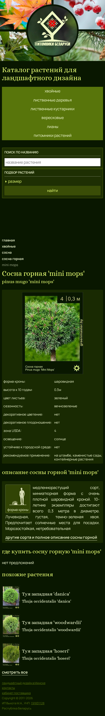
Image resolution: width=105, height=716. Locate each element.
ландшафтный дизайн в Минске (23, 683)
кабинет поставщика (16, 693)
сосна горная (13, 259)
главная (8, 240)
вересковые (53, 117)
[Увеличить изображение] (52, 372)
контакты (8, 688)
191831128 (37, 703)
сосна (7, 252)
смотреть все (15, 672)
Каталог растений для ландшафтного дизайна (41, 74)
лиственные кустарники (52, 108)
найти (52, 190)
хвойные (52, 91)
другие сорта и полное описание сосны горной (51, 537)
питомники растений (53, 135)
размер (14, 181)
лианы (52, 126)
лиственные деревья (52, 100)
